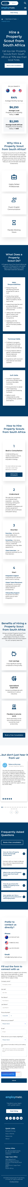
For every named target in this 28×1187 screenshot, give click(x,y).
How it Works (9, 1133)
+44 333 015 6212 (14, 948)
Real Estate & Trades (11, 19)
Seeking (13, 3)
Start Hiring (14, 12)
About (7, 1138)
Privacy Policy (14, 1181)
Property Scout (6, 21)
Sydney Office (10, 1148)
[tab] (8, 91)
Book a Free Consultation (14, 65)
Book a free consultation (12, 842)
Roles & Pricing (10, 1131)
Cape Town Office (11, 1157)
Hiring (5, 3)
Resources (8, 1136)
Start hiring (14, 1111)
